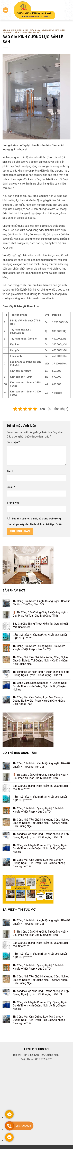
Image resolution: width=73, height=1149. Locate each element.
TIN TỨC (37, 32)
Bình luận (13, 442)
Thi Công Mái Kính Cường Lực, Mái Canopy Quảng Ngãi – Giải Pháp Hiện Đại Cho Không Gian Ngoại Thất (39, 701)
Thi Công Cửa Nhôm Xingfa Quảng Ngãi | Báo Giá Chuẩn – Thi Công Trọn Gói (41, 603)
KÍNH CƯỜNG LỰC (50, 30)
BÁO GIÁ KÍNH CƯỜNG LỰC (15, 30)
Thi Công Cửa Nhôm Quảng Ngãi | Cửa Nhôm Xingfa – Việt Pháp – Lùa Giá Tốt (39, 647)
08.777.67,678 (43, 1059)
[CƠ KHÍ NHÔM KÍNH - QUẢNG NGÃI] (38, 10)
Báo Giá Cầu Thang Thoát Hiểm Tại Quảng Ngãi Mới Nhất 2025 (40, 625)
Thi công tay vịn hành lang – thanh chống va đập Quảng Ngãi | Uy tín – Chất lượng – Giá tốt (41, 673)
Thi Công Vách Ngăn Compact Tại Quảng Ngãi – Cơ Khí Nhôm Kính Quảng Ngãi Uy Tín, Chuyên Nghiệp (41, 686)
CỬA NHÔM (35, 30)
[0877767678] (9, 1129)
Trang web (13, 502)
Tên (10, 471)
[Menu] (5, 10)
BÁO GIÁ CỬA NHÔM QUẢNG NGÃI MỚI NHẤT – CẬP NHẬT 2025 (41, 636)
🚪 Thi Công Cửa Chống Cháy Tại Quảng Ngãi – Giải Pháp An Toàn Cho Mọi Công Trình (40, 614)
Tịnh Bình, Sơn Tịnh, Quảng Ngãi (41, 1054)
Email (11, 487)
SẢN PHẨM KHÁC (23, 32)
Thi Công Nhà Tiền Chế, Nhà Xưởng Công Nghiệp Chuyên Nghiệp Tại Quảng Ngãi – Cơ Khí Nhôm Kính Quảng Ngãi (41, 660)
